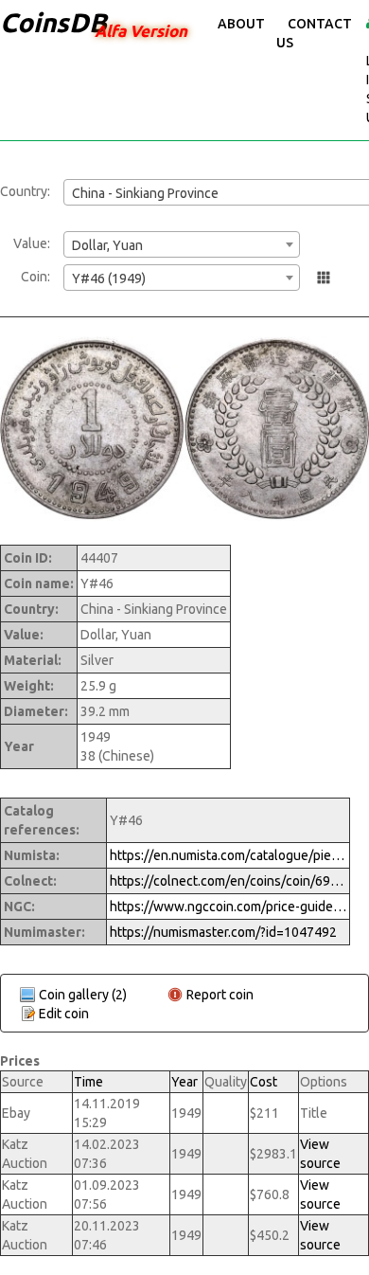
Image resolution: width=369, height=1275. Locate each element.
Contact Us (314, 33)
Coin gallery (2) (83, 994)
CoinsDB (53, 22)
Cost (263, 1081)
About (241, 23)
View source (320, 1154)
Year (184, 1081)
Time (88, 1081)
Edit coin (64, 1013)
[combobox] (181, 244)
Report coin (220, 994)
